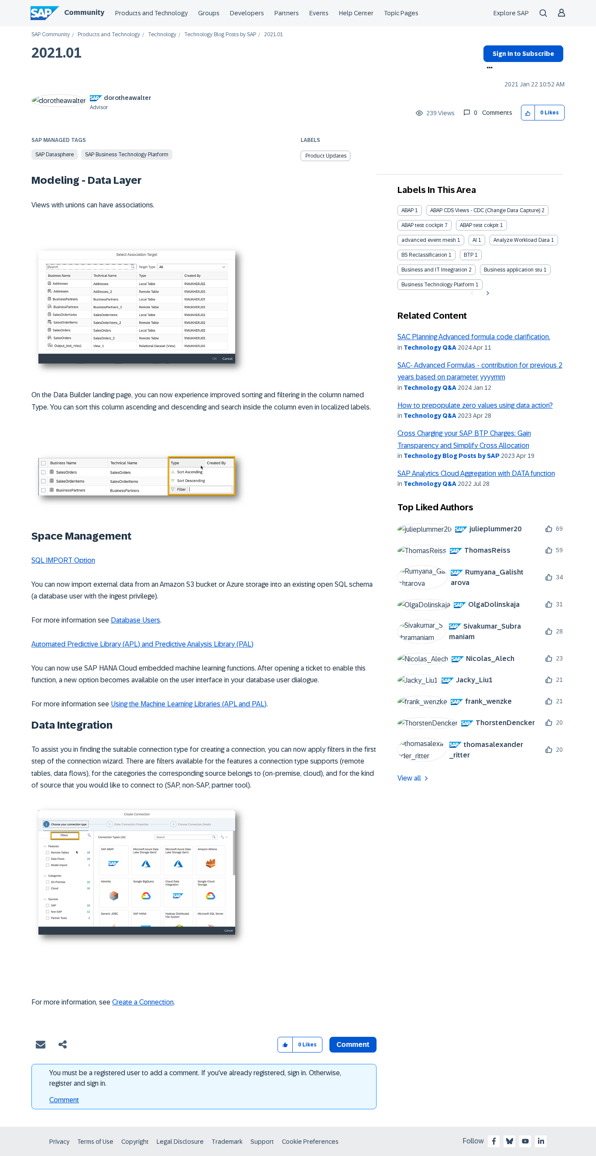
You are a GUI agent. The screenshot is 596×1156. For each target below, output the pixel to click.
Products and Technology (151, 13)
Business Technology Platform (437, 285)
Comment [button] (353, 1044)
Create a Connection (143, 1002)
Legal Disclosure (180, 1141)
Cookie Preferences (310, 1141)
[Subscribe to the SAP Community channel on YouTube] (525, 1141)
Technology (162, 35)
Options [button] (488, 68)
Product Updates (325, 156)
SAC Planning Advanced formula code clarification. (473, 337)
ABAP (407, 210)
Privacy (59, 1141)
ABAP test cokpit (479, 225)
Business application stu (513, 270)
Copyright (135, 1141)
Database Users (135, 620)
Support (262, 1141)
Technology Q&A (430, 347)
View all (409, 778)
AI (475, 240)
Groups (208, 13)
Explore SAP (511, 13)
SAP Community (50, 35)
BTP (468, 255)
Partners (286, 13)
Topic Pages (401, 13)
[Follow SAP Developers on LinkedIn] (541, 1141)
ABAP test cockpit (422, 225)
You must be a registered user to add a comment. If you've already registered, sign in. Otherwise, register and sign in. (195, 1078)
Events (319, 13)
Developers (247, 13)
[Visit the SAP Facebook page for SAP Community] (493, 1141)
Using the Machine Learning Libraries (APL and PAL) (189, 704)
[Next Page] (487, 293)
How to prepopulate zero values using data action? (475, 405)
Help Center (356, 13)
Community (84, 12)
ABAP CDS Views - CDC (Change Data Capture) (485, 210)
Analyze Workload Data (521, 240)
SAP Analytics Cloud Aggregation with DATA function (476, 473)
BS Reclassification (424, 255)
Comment (64, 1100)
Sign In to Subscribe (523, 53)
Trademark (227, 1141)
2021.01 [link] (273, 35)
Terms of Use (95, 1141)
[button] (528, 112)
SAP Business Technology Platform (126, 154)
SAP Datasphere (54, 154)
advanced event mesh (428, 240)
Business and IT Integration (434, 270)
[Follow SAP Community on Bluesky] (509, 1141)
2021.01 (56, 53)
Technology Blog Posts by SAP (220, 35)
